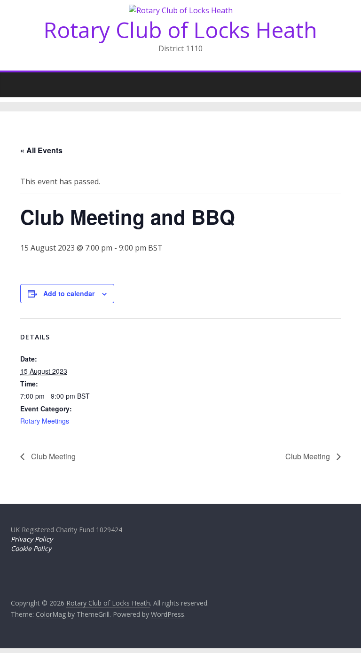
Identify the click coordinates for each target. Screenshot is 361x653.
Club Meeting (52, 456)
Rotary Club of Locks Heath (180, 29)
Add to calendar (68, 293)
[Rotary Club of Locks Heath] (20, 82)
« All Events (41, 150)
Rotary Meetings (44, 420)
